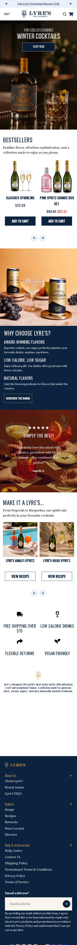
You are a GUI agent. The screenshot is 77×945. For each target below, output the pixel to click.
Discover (11, 835)
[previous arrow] (6, 3)
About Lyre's (14, 781)
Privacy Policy (15, 876)
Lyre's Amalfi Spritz (20, 560)
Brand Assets (14, 787)
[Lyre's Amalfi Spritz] (20, 539)
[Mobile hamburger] (7, 14)
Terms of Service (17, 882)
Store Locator (14, 828)
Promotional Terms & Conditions (28, 870)
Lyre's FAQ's (13, 794)
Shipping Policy (16, 863)
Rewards (11, 822)
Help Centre (13, 851)
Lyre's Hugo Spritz (56, 560)
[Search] (64, 14)
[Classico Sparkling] (20, 176)
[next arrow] (70, 3)
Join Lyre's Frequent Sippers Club (38, 4)
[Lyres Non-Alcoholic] (36, 14)
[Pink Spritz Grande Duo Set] (56, 176)
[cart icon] (71, 14)
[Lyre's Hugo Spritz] (56, 539)
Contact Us (12, 857)
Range (9, 810)
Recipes (10, 816)
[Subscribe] (66, 904)
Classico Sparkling (20, 197)
